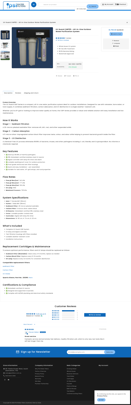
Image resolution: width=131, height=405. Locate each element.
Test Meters (71, 391)
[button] (60, 38)
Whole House (71, 371)
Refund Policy (39, 376)
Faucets (69, 384)
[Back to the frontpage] (127, 22)
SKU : (58, 64)
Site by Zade (37, 403)
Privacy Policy (39, 374)
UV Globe (6, 274)
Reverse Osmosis (72, 374)
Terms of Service (40, 371)
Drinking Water (72, 369)
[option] (5, 35)
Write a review (63, 40)
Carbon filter (8, 270)
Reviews (18, 93)
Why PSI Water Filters (42, 369)
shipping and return (31, 93)
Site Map (38, 381)
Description (8, 93)
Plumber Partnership (42, 384)
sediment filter (8, 266)
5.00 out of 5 (41, 314)
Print (117, 46)
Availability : (61, 67)
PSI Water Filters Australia (23, 403)
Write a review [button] (95, 315)
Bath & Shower (71, 388)
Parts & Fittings (72, 386)
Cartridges (70, 379)
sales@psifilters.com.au (13, 373)
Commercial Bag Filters (74, 393)
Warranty (38, 379)
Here (31, 278)
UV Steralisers (71, 381)
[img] (29, 329)
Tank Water (70, 376)
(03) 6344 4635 (10, 376)
